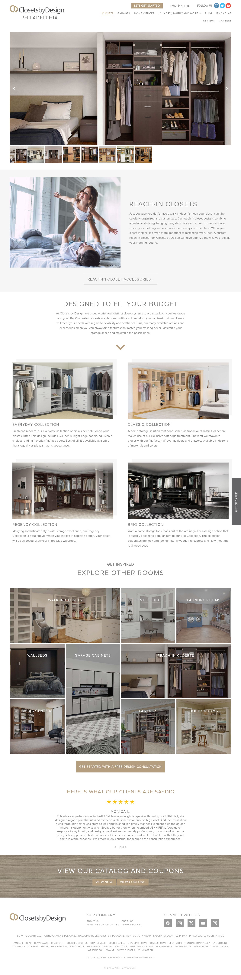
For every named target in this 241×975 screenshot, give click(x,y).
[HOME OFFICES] (148, 615)
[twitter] (222, 5)
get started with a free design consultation (120, 766)
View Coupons (132, 882)
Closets (107, 13)
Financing (223, 13)
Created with (120, 967)
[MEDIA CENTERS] (37, 726)
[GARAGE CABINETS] (92, 698)
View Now (104, 882)
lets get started (147, 6)
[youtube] (228, 5)
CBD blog (128, 921)
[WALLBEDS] (37, 670)
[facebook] (168, 923)
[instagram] (216, 5)
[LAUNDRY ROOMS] (203, 615)
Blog (208, 13)
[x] (191, 923)
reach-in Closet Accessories (119, 279)
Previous (14, 88)
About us (93, 921)
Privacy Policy (131, 924)
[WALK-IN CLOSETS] (65, 615)
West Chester (126, 950)
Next (226, 88)
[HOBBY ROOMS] (203, 726)
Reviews (209, 20)
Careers (225, 20)
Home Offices (144, 13)
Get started (236, 502)
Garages (123, 13)
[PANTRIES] (148, 726)
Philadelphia (39, 17)
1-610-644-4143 (179, 6)
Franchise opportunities (103, 924)
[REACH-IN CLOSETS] (175, 670)
